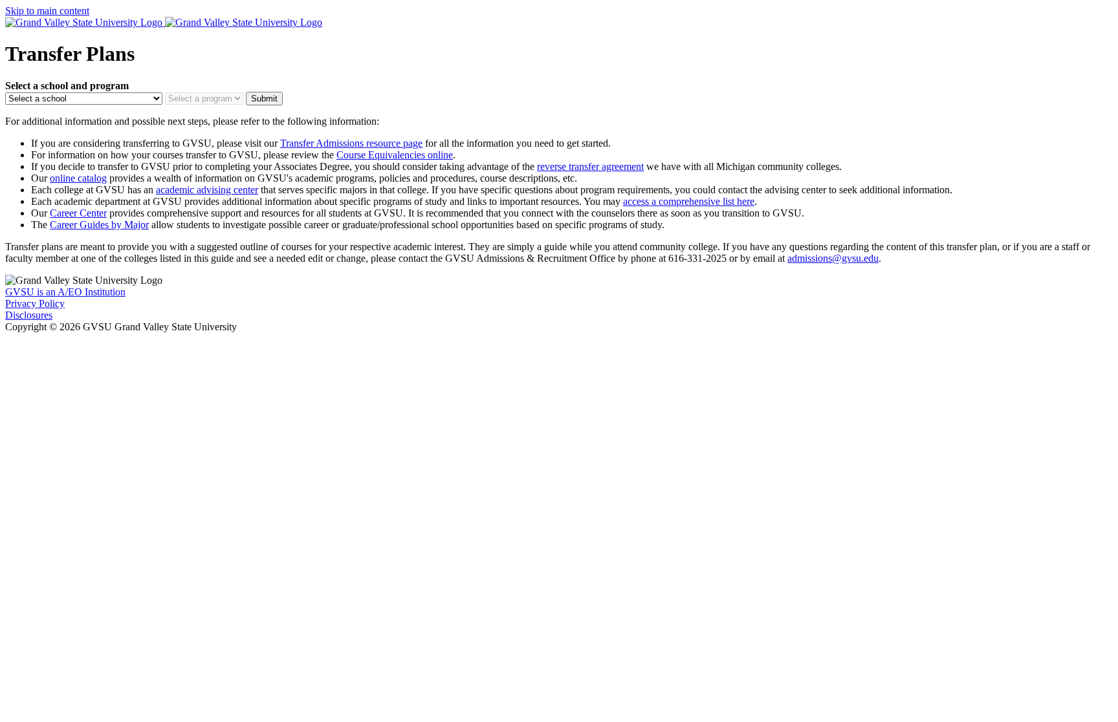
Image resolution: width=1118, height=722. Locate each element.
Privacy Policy (35, 303)
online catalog (78, 178)
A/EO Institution (65, 291)
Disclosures (28, 315)
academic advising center (207, 189)
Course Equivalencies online (394, 154)
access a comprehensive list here (688, 201)
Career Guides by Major (99, 224)
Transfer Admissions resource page (351, 143)
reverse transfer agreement (590, 166)
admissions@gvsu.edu (833, 258)
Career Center (78, 212)
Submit (264, 98)
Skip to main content (47, 10)
